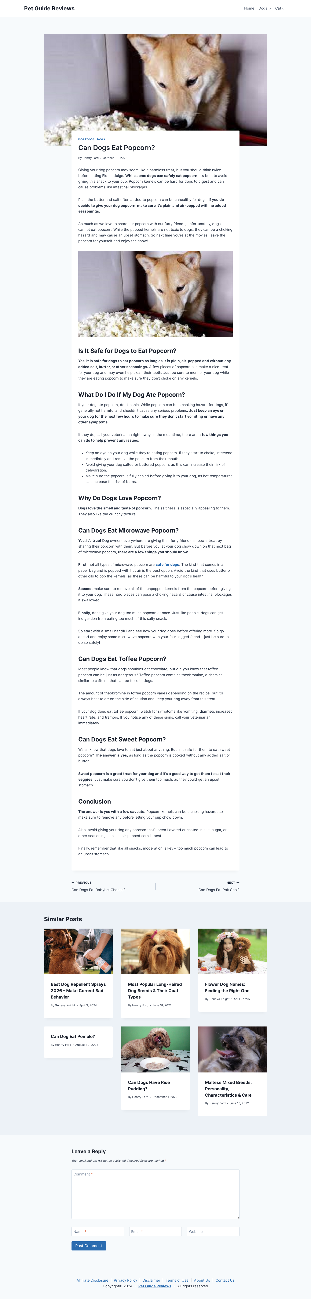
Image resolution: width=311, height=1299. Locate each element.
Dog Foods (86, 139)
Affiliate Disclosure (92, 1280)
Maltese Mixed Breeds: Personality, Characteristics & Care (228, 1089)
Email (137, 1231)
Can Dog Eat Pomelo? (73, 1036)
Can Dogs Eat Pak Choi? (218, 886)
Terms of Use (177, 1280)
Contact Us (225, 1280)
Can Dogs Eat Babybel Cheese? (98, 886)
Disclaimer (151, 1280)
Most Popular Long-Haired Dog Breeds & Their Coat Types (155, 991)
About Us (202, 1280)
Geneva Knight (65, 1005)
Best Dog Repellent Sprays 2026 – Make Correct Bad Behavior (78, 991)
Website (196, 1231)
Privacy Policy (125, 1280)
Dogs (101, 139)
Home (249, 8)
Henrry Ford (91, 158)
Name (80, 1231)
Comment (83, 1174)
